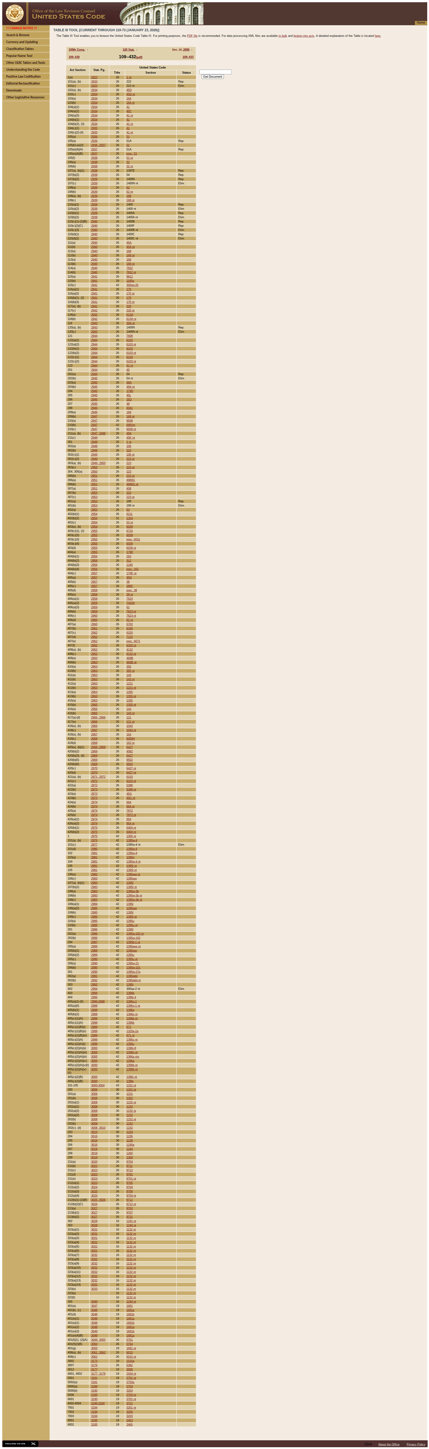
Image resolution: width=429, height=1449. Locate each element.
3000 (94, 1048)
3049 (94, 1331)
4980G (130, 480)
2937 (94, 149)
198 (128, 196)
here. (378, 35)
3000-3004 (98, 1085)
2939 (94, 174)
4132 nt (131, 654)
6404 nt (131, 827)
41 (128, 107)
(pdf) (139, 57)
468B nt (131, 662)
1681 (129, 1306)
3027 (94, 1208)
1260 (129, 1153)
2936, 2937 (98, 145)
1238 (129, 1140)
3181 (94, 1378)
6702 (129, 624)
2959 (94, 603)
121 (128, 717)
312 (128, 560)
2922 (94, 77)
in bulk (283, 35)
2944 (94, 336)
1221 (129, 683)
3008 (94, 1098)
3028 (94, 1221)
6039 (129, 526)
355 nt (130, 671)
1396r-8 (131, 1048)
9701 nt (131, 1178)
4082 (129, 751)
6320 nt (131, 645)
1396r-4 (131, 997)
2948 (94, 437)
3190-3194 (98, 1403)
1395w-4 (131, 840)
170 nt (130, 293)
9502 (129, 760)
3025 (94, 1191)
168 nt (130, 255)
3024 (94, 1187)
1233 (129, 1132)
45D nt (130, 94)
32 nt (129, 166)
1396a (130, 1061)
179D (129, 391)
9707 (129, 1212)
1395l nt (131, 866)
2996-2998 (98, 1001)
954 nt (130, 823)
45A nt (130, 247)
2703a (130, 1382)
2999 (94, 1027)
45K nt (130, 437)
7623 (129, 598)
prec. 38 (131, 590)
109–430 (74, 57)
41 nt (129, 115)
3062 (94, 1356)
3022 (94, 1166)
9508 (129, 420)
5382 (129, 1365)
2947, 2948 (98, 433)
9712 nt (131, 1204)
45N (129, 577)
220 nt (130, 310)
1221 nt (131, 687)
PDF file (192, 35)
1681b (130, 1314)
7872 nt (131, 815)
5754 (129, 1344)
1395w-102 (133, 938)
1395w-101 (133, 967)
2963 (94, 658)
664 (128, 802)
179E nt (131, 573)
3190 (94, 1390)
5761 (129, 1339)
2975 (94, 827)
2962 (94, 632)
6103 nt (131, 344)
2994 (94, 988)
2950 (94, 467)
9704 (129, 1161)
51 (128, 136)
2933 (94, 81)
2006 (186, 49)
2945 (94, 378)
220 (128, 306)
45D (129, 90)
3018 (94, 1149)
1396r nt (131, 1077)
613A (129, 314)
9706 (129, 1191)
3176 (94, 1365)
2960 (94, 615)
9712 (129, 1170)
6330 (129, 628)
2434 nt (131, 1373)
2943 (94, 327)
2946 (94, 408)
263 (128, 556)
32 (128, 162)
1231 (129, 1094)
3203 (129, 1390)
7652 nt (131, 272)
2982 (94, 874)
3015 (94, 1132)
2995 (94, 997)
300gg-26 (132, 285)
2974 (94, 802)
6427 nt (131, 768)
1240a (130, 1144)
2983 (94, 878)
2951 (94, 475)
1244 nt (131, 1225)
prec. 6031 (133, 539)
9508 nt (131, 429)
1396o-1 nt (133, 1005)
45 (128, 370)
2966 (94, 721)
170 (128, 289)
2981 (94, 853)
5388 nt (131, 789)
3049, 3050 (98, 1339)
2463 (129, 1420)
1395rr (130, 857)
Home (421, 23)
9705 (129, 1183)
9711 (129, 1166)
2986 (94, 929)
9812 (129, 276)
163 (128, 734)
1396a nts (132, 1056)
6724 (129, 531)
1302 (129, 1098)
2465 (129, 1424)
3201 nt (131, 1407)
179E (129, 552)
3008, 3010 (98, 1127)
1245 (129, 565)
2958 (94, 590)
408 (128, 488)
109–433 (188, 57)
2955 (94, 531)
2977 (94, 844)
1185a (130, 280)
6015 (129, 1352)
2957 (94, 573)
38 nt (129, 594)
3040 (94, 1301)
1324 (129, 518)
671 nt (130, 1035)
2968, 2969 (98, 747)
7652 (129, 268)
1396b (130, 993)
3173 (94, 1361)
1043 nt (131, 730)
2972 (94, 781)
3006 (94, 1089)
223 (128, 450)
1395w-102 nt (135, 933)
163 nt (130, 743)
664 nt (130, 806)
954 (128, 819)
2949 (94, 450)
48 (128, 403)
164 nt (130, 102)
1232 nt (131, 1102)
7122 (129, 637)
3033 (94, 1289)
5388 (129, 785)
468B (129, 658)
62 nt (129, 191)
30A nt (130, 323)
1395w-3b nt (134, 895)
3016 (94, 1136)
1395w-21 (132, 963)
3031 (94, 1229)
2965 (94, 704)
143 (128, 675)
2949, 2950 (98, 463)
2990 (94, 959)
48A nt (130, 386)
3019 (94, 1153)
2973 (94, 789)
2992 (94, 980)
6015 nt (131, 1356)
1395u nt (132, 925)
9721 (129, 1217)
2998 (94, 1005)
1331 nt (131, 1085)
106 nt (130, 454)
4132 (129, 649)
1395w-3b (132, 891)
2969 (94, 751)
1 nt (128, 77)
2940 (94, 221)
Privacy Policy (416, 1444)
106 (128, 446)
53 (128, 509)
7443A (130, 603)
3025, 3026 (98, 1200)
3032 (94, 1255)
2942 (94, 310)
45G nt (130, 798)
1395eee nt (133, 946)
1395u (130, 921)
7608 (129, 336)
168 (128, 251)
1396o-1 (131, 1001)
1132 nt (131, 1229)
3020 (94, 1161)
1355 (129, 692)
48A (129, 382)
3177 (94, 1369)
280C (129, 586)
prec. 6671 (133, 641)
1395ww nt (133, 874)
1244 (129, 1149)
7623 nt (131, 611)
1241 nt (131, 1221)
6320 (129, 632)
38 (128, 581)
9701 (129, 1174)
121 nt (130, 721)
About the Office (389, 1444)
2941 (94, 276)
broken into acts (304, 35)
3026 (94, 1204)
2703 (129, 1386)
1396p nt (132, 1014)
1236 (129, 1136)
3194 (94, 1407)
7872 (129, 810)
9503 (129, 764)
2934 (94, 90)
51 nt (129, 158)
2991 (94, 976)
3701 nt (131, 1399)
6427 (129, 747)
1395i (129, 984)
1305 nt (131, 836)
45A (129, 242)
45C (129, 111)
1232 (129, 1106)
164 (128, 98)
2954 (94, 514)
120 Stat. (129, 49)
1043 (129, 726)
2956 (94, 556)
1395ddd (131, 976)
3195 (94, 1420)
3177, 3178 (98, 1373)
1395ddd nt (133, 980)
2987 (94, 942)
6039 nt (131, 548)
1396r (130, 1081)
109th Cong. (77, 49)
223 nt (130, 459)
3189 (94, 1386)
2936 (94, 136)
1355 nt (131, 696)
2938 (94, 158)
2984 (94, 904)
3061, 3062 (98, 1352)
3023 (94, 1170)
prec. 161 (132, 569)
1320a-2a (132, 1031)
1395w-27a (133, 972)
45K (129, 433)
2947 (94, 416)
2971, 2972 (98, 776)
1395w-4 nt (133, 861)
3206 (129, 1412)
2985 (94, 908)
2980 (94, 849)
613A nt (131, 319)
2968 (94, 738)
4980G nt (132, 484)
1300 (129, 1157)
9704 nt (131, 1195)
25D (129, 399)
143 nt (130, 679)
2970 (94, 768)
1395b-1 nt (133, 942)
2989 (94, 946)
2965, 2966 (98, 717)
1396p (130, 1010)
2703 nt (131, 1395)
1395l (129, 882)
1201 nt (131, 1089)
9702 (129, 1208)
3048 (94, 1310)
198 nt (130, 200)
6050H (130, 738)
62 (128, 187)
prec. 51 (131, 153)
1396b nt (132, 1018)
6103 (129, 340)
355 (128, 666)
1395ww (131, 878)
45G (129, 793)
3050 (94, 1344)
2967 (94, 730)
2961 (94, 628)
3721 (129, 1403)
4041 (129, 408)
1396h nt (132, 1052)
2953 (94, 492)
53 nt (129, 522)
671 (128, 1027)
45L (128, 395)
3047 (94, 1306)
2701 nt (131, 1378)
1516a (130, 1361)
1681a (130, 1310)
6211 (129, 514)
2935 (94, 128)
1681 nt (131, 1348)
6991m (130, 425)
